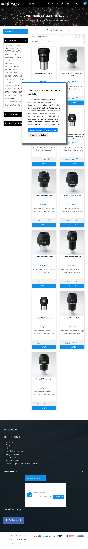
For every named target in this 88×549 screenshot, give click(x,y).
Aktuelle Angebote (13, 54)
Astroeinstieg (11, 73)
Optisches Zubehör (13, 92)
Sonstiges (9, 99)
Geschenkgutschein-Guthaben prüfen (22, 464)
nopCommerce (49, 536)
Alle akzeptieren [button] (36, 130)
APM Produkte (11, 70)
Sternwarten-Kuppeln (15, 105)
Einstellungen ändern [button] (38, 135)
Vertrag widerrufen (35, 478)
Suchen (9, 442)
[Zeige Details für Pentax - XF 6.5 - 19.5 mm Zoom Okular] (72, 59)
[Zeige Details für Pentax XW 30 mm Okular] (44, 303)
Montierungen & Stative (15, 86)
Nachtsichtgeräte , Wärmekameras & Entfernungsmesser (14, 48)
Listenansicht (80, 36)
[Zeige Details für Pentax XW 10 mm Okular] (44, 181)
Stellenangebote (13, 461)
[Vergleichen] (73, 98)
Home (19, 21)
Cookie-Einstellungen (12, 510)
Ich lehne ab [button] (51, 130)
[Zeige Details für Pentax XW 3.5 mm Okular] (72, 242)
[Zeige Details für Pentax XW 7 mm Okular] (44, 364)
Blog (8, 448)
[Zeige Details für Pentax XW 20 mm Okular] (44, 242)
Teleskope (9, 82)
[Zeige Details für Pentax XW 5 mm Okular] (72, 303)
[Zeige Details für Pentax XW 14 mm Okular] (72, 181)
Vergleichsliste (12, 455)
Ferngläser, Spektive (14, 79)
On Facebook (14, 520)
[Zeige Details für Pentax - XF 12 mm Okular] (44, 59)
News (8, 445)
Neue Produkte (12, 458)
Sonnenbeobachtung (14, 76)
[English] (32, 4)
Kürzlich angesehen (14, 451)
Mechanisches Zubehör (15, 95)
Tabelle (76, 36)
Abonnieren (59, 496)
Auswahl (10, 32)
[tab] (16, 40)
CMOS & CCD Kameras (14, 89)
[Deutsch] (29, 4)
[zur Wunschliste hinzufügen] (77, 98)
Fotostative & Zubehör (15, 102)
